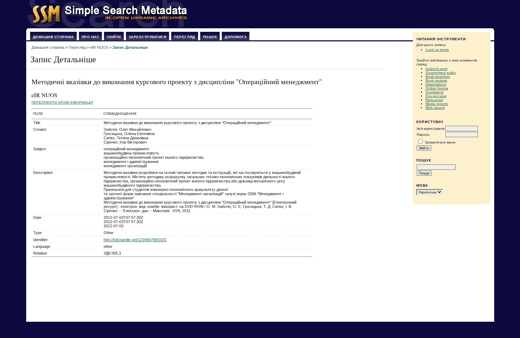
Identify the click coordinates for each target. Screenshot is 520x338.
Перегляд (184, 37)
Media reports (437, 104)
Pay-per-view (436, 96)
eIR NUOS (99, 47)
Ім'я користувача (431, 128)
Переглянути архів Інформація (62, 102)
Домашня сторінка (53, 37)
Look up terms (437, 50)
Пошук (210, 37)
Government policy (441, 73)
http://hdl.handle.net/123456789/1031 (135, 240)
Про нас (90, 37)
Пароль (423, 134)
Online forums (437, 88)
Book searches (438, 76)
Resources (434, 100)
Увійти (114, 37)
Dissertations (436, 84)
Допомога (236, 37)
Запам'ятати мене (440, 142)
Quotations (435, 92)
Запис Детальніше (130, 47)
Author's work (436, 69)
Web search (435, 108)
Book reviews (436, 80)
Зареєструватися (148, 37)
